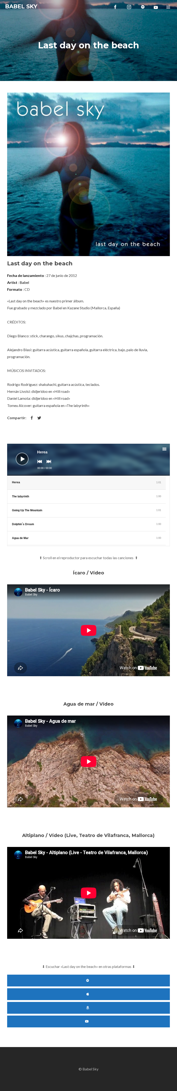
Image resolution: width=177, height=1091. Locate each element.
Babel (24, 282)
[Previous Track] (38, 464)
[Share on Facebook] (32, 418)
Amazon (88, 1008)
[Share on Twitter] (39, 418)
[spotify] (143, 7)
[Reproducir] (18, 455)
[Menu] (168, 7)
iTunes (88, 994)
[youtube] (156, 7)
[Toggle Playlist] (168, 449)
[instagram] (129, 7)
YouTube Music (88, 1021)
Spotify (88, 980)
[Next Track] (47, 464)
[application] (88, 460)
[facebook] (115, 7)
